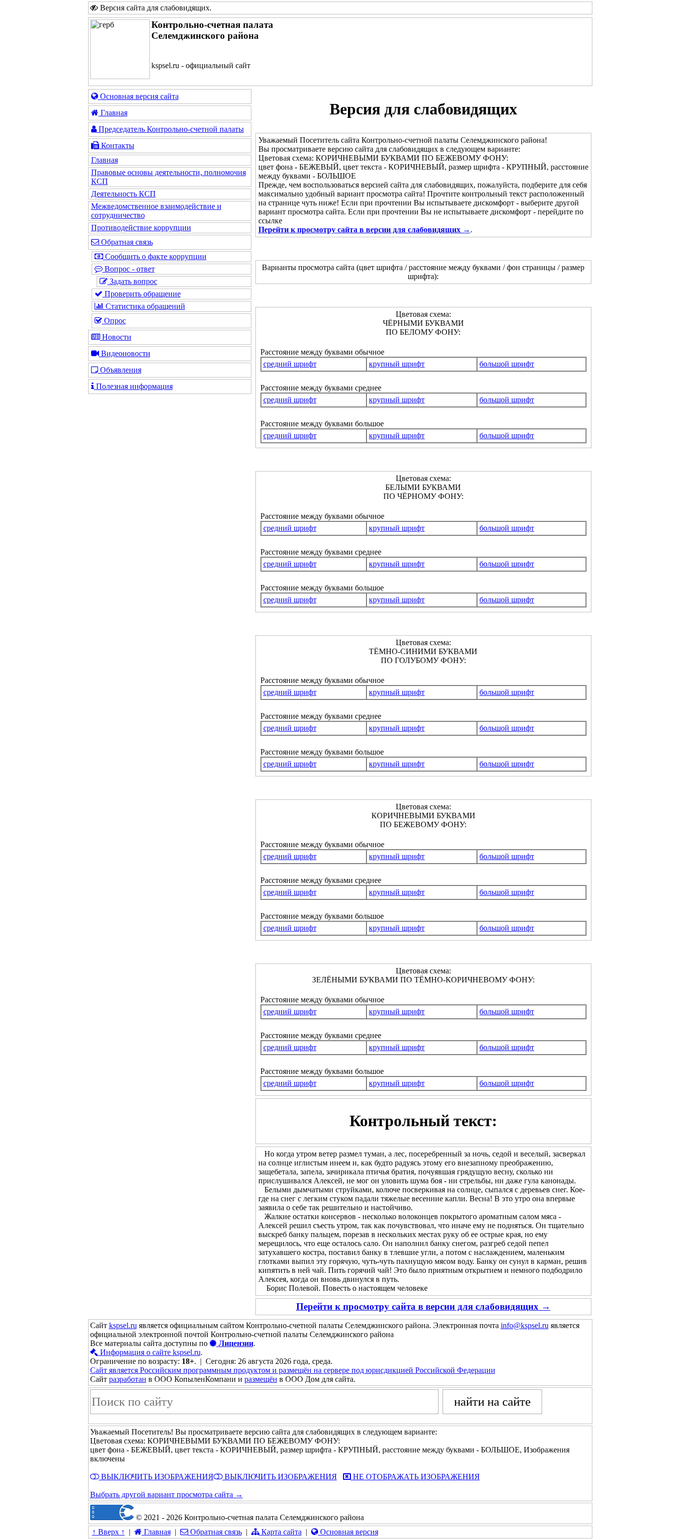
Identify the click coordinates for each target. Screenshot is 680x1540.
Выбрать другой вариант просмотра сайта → (166, 1494)
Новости (115, 337)
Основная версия (348, 1532)
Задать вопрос (132, 281)
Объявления (119, 370)
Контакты (116, 145)
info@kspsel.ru (525, 1325)
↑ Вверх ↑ (108, 1532)
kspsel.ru (123, 1325)
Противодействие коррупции (141, 227)
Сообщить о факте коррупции (155, 256)
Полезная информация (133, 386)
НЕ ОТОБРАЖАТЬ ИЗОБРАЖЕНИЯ (415, 1476)
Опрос (114, 320)
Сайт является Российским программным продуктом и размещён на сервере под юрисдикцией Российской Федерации (292, 1370)
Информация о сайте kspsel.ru (149, 1352)
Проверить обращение (142, 293)
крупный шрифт (397, 364)
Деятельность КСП (123, 194)
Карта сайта (280, 1532)
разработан (127, 1379)
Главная (113, 112)
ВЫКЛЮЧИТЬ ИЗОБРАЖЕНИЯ (156, 1476)
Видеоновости (124, 353)
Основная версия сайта (138, 96)
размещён (260, 1379)
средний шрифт (290, 364)
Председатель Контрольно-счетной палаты (170, 129)
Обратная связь (126, 242)
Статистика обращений (144, 306)
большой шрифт (506, 364)
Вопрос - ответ (129, 269)
